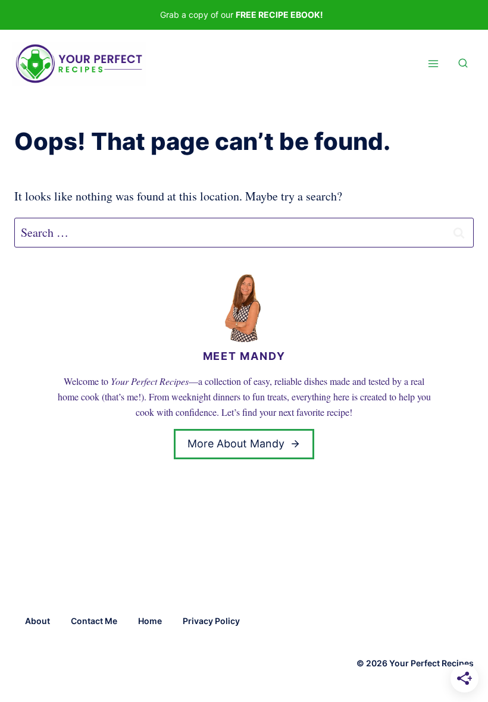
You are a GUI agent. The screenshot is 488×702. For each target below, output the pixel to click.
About (37, 621)
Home (150, 621)
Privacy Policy (211, 621)
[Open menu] (433, 64)
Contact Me (94, 621)
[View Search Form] (463, 64)
